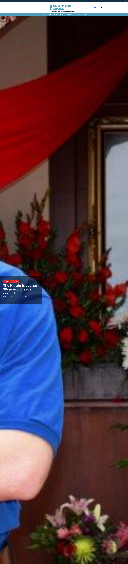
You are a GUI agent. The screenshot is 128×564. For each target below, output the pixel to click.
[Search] (101, 7)
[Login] (126, 1)
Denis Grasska (9, 296)
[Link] (64, 8)
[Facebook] (95, 7)
